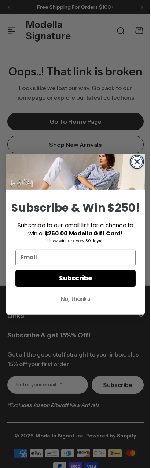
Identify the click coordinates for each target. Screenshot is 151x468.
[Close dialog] (134, 161)
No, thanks (73, 298)
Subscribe (72, 278)
